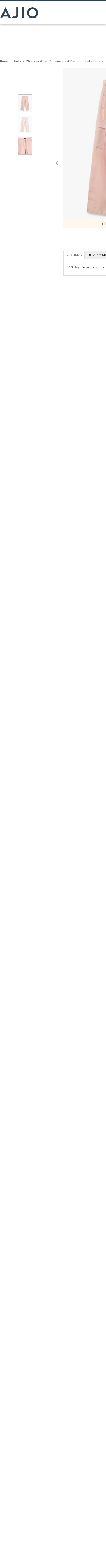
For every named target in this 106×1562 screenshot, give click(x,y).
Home (4, 61)
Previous (56, 162)
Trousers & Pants (66, 61)
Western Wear (37, 61)
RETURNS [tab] (74, 255)
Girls (17, 61)
